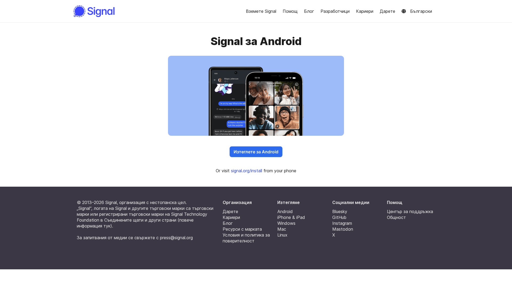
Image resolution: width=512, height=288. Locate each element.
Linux (282, 235)
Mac (281, 229)
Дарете (387, 11)
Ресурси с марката (242, 229)
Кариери (364, 11)
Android (285, 211)
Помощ (290, 11)
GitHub (339, 217)
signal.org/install (246, 170)
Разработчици (335, 11)
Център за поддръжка (410, 211)
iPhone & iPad (291, 217)
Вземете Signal (261, 11)
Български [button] (421, 11)
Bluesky (339, 211)
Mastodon (342, 229)
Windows (286, 223)
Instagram (342, 223)
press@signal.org (176, 237)
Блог (309, 11)
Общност (396, 217)
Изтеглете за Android (256, 151)
